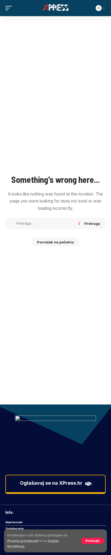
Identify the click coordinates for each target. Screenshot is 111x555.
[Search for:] (45, 223)
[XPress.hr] (56, 8)
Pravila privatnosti (23, 541)
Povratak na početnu (55, 242)
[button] (92, 541)
